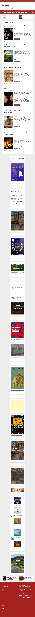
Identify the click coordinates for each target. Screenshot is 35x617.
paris (31, 595)
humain (12, 198)
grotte (12, 195)
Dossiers (7, 10)
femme (18, 194)
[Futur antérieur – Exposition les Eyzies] (17, 510)
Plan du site (3, 603)
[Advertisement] (17, 405)
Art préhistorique (24, 10)
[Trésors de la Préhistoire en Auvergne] (17, 500)
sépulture (12, 206)
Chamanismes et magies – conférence (11, 16)
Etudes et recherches (8, 41)
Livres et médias (21, 12)
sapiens (25, 598)
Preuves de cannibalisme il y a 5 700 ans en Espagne (15, 25)
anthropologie (17, 190)
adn (11, 190)
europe (12, 194)
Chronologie (16, 10)
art (17, 191)
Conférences (9, 579)
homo (20, 590)
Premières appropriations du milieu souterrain (11, 578)
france (20, 194)
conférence (13, 192)
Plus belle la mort (14, 548)
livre (15, 198)
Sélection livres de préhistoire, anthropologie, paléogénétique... (18, 219)
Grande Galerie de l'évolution (17, 474)
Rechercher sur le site (14, 157)
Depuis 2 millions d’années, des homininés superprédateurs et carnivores (27, 578)
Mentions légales (4, 606)
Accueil (3, 10)
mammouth (20, 592)
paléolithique (16, 201)
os (21, 199)
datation (20, 586)
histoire (19, 195)
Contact (3, 605)
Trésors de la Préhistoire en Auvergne (17, 297)
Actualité (3, 583)
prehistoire (12, 203)
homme (12, 197)
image (14, 198)
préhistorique (21, 598)
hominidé (21, 195)
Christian (11, 26)
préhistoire (18, 203)
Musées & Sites (14, 12)
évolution (15, 206)
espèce (28, 586)
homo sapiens (23, 590)
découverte (23, 586)
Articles (12, 10)
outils (11, 201)
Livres (3, 589)
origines (25, 593)
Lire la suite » (17, 39)
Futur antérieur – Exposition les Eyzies (17, 515)
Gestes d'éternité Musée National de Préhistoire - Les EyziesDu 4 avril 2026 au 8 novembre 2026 (17, 184)
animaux (14, 190)
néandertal (13, 199)
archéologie (13, 191)
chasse (19, 191)
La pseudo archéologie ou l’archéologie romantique (27, 16)
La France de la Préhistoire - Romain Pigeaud (17, 339)
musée (20, 198)
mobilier (18, 198)
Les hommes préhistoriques (6, 12)
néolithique (18, 199)
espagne (26, 586)
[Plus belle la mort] (17, 544)
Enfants (26, 12)
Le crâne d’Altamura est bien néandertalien (13, 67)
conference (22, 191)
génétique (15, 195)
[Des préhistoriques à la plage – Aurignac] (17, 532)
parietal (21, 201)
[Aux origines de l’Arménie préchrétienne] (17, 521)
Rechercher (21, 158)
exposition (15, 194)
